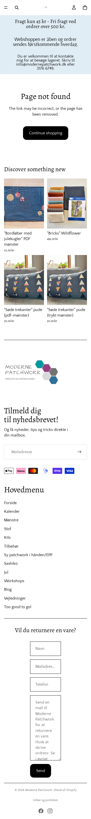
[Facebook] (41, 811)
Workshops (14, 581)
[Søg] (16, 7)
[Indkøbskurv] (84, 7)
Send (40, 771)
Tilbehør (11, 546)
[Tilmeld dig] (79, 452)
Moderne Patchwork (38, 790)
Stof (7, 529)
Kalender (12, 511)
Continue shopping (45, 133)
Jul (6, 572)
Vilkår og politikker (45, 800)
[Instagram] (50, 811)
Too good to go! (17, 607)
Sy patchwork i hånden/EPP (28, 555)
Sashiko (11, 563)
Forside (10, 503)
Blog (8, 589)
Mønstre (11, 520)
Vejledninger (15, 598)
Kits (7, 537)
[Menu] (6, 7)
